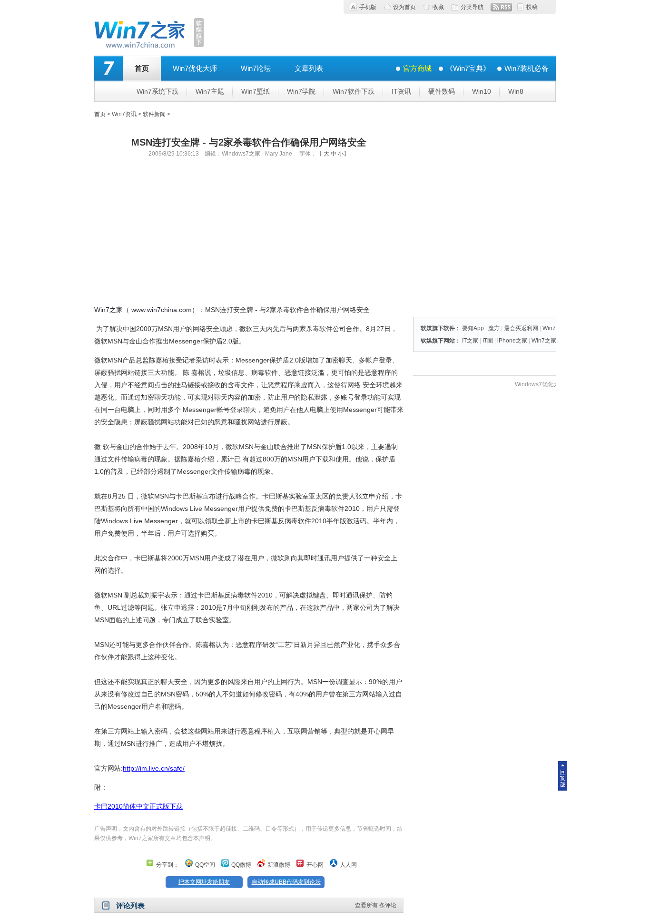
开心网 (315, 864)
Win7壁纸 (255, 91)
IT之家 (470, 340)
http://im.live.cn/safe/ (154, 768)
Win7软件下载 (353, 91)
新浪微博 (278, 864)
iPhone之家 (512, 340)
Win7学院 (301, 91)
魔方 (494, 328)
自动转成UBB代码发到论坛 (286, 882)
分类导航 (472, 7)
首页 (142, 68)
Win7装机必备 (526, 68)
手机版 (367, 7)
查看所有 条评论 (375, 905)
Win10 (481, 91)
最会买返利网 (521, 328)
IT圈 (488, 340)
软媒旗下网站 (438, 340)
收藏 (438, 7)
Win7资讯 (124, 114)
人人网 (348, 864)
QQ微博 (241, 864)
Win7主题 (210, 91)
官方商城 (417, 68)
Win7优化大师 (195, 68)
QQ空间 (205, 864)
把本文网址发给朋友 (204, 882)
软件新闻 (154, 114)
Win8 (515, 91)
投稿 (532, 7)
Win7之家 (108, 309)
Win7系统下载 (157, 91)
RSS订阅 (501, 7)
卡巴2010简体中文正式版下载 (138, 806)
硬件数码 (441, 91)
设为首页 (404, 7)
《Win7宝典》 (468, 68)
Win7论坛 (256, 68)
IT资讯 (401, 91)
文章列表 (309, 68)
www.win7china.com (161, 309)
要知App (473, 328)
